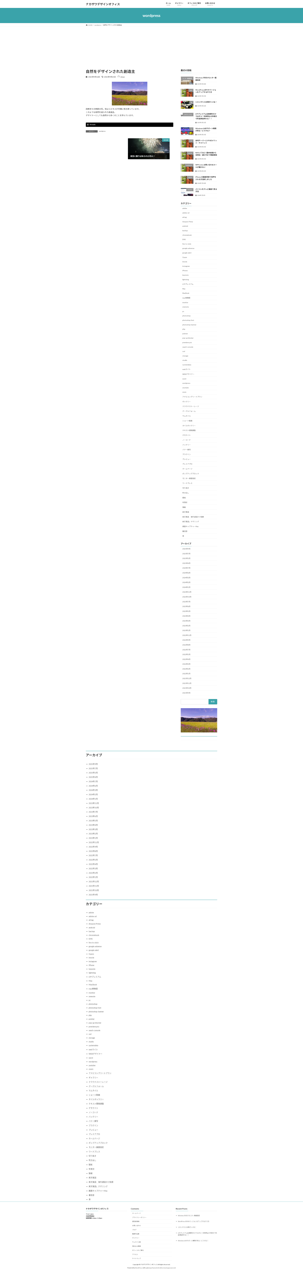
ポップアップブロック (190, 474)
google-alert (187, 253)
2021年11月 (186, 683)
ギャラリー (186, 402)
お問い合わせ (136, 1226)
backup (185, 231)
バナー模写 (186, 450)
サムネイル (186, 416)
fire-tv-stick (186, 244)
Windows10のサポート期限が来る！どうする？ (193, 1241)
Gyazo (184, 257)
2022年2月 (186, 669)
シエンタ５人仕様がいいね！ (206, 102)
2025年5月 (186, 558)
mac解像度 (186, 298)
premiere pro (187, 342)
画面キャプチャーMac (190, 526)
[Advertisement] (151, 44)
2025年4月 (186, 563)
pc (183, 311)
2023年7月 (186, 602)
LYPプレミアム (187, 284)
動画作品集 (135, 1234)
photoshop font (188, 320)
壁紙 (184, 498)
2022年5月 (186, 654)
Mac (183, 289)
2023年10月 (186, 597)
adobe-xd (185, 213)
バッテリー (186, 445)
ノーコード (186, 440)
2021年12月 (186, 678)
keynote (185, 275)
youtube (185, 388)
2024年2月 (186, 582)
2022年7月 (186, 650)
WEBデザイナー (188, 374)
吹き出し (185, 493)
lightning (185, 279)
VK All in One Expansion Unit (167, 1268)
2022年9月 (186, 640)
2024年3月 (186, 578)
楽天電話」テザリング (190, 522)
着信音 (184, 531)
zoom (184, 392)
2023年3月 (186, 621)
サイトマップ (136, 1258)
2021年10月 (186, 688)
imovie (184, 262)
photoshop (186, 316)
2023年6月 (186, 606)
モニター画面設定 (189, 478)
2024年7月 (186, 568)
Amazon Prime (187, 222)
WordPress (138, 1268)
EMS (184, 239)
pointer (185, 334)
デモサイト (186, 435)
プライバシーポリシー (139, 1217)
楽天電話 (185, 512)
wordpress (102, 131)
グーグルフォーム (189, 411)
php (183, 329)
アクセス (135, 1254)
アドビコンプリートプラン (192, 397)
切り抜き (185, 488)
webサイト (186, 369)
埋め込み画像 (136, 1246)
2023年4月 (186, 616)
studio (184, 360)
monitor (185, 302)
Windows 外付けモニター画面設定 (189, 1215)
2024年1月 (186, 587)
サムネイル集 (136, 1242)
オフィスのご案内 (138, 1250)
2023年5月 (186, 611)
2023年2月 (186, 626)
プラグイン (186, 454)
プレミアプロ (187, 464)
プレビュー (186, 459)
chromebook (187, 235)
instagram (186, 266)
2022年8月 (186, 645)
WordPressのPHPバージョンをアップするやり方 (193, 1221)
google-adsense (188, 248)
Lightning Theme (151, 1268)
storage (185, 356)
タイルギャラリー (189, 426)
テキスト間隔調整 (189, 430)
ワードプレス (187, 483)
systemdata (186, 365)
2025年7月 (186, 554)
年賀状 (184, 502)
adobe (184, 208)
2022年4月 (186, 659)
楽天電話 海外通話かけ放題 (193, 517)
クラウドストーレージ (190, 406)
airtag (184, 217)
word (184, 379)
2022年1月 (186, 674)
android (185, 226)
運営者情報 (135, 1221)
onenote (185, 307)
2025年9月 (186, 549)
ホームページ (187, 469)
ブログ (134, 1230)
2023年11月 (186, 592)
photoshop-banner (189, 325)
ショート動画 (187, 421)
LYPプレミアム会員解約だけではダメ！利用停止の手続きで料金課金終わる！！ (206, 116)
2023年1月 (186, 630)
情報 (184, 507)
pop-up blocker (188, 338)
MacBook (185, 293)
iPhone (185, 271)
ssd (183, 351)
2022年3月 (186, 664)
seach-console (187, 347)
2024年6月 (186, 573)
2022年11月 (186, 635)
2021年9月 (186, 693)
